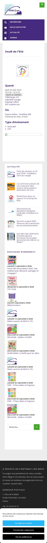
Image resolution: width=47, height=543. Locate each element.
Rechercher (15, 22)
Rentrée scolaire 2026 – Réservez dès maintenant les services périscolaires (28, 223)
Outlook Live (14, 104)
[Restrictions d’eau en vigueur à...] (11, 199)
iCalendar (9, 102)
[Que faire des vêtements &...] (11, 236)
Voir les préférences (23, 537)
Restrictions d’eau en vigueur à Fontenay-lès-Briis (27, 198)
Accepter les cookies (23, 523)
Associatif (12, 126)
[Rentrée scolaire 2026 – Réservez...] (11, 224)
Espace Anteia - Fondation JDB (18, 114)
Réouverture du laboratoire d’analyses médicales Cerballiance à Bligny (27, 212)
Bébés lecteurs (13, 305)
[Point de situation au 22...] (11, 174)
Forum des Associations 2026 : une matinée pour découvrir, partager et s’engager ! (22, 270)
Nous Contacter (18, 27)
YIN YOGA (11, 289)
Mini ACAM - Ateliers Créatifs (19, 337)
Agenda (13, 38)
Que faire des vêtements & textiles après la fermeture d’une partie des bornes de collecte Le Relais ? (28, 238)
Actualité (14, 32)
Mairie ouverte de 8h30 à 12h (20, 321)
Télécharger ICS (12, 97)
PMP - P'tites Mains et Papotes (21, 385)
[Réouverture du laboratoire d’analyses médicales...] (11, 211)
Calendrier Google (13, 99)
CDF (9, 129)
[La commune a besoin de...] (11, 186)
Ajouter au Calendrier (13, 95)
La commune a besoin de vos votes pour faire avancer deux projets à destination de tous (28, 187)
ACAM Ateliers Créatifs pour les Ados (23, 353)
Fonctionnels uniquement (23, 530)
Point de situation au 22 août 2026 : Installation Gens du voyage (27, 173)
